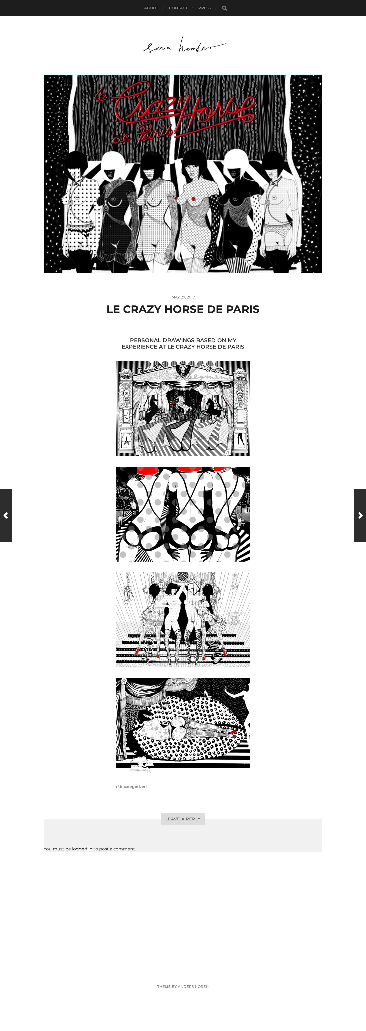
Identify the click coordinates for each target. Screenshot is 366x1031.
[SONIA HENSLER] (183, 45)
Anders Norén (193, 986)
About (151, 8)
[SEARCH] (224, 8)
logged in (82, 848)
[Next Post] (360, 515)
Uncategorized (132, 786)
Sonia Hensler (193, 974)
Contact (178, 8)
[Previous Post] (6, 515)
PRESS (204, 8)
